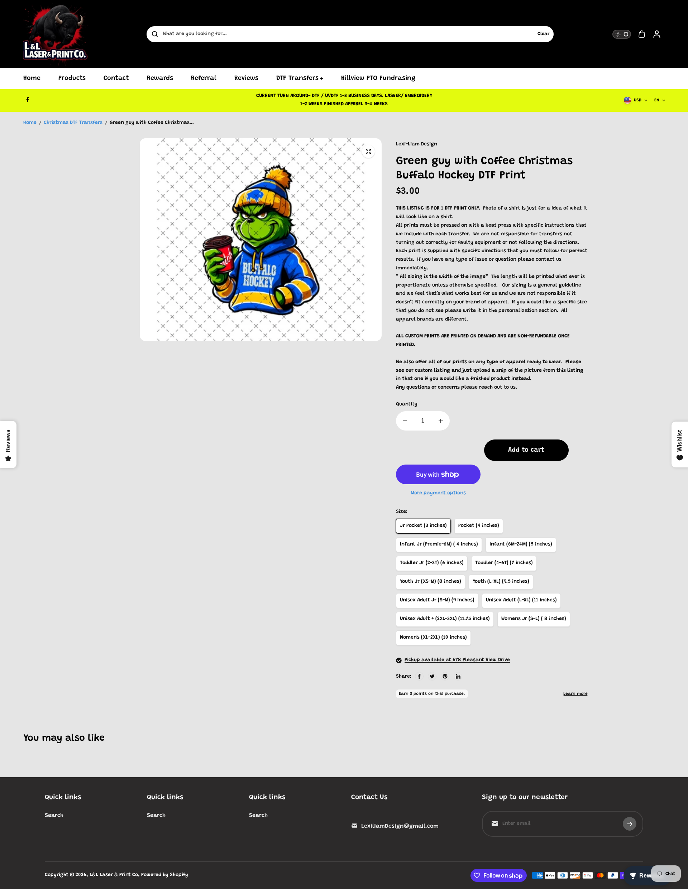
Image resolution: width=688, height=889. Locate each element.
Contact (116, 78)
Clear (544, 34)
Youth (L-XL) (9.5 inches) (501, 581)
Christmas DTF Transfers (73, 122)
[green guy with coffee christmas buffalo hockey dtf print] (368, 151)
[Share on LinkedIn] (458, 676)
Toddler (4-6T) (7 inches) (504, 563)
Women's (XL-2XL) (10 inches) (433, 637)
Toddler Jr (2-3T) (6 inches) (432, 563)
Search (54, 815)
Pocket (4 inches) (478, 525)
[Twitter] (432, 676)
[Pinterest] (445, 676)
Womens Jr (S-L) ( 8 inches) (533, 618)
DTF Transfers (297, 78)
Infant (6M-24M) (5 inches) (520, 544)
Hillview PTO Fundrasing (378, 78)
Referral (203, 78)
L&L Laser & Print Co (114, 875)
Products (72, 78)
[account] (657, 34)
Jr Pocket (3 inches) (423, 525)
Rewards (160, 78)
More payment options (438, 493)
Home (31, 78)
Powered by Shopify (164, 875)
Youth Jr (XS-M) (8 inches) (430, 581)
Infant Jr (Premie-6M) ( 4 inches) (439, 544)
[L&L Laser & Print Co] (55, 34)
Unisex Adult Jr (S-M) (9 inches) (437, 600)
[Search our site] (154, 34)
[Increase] (441, 421)
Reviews (246, 78)
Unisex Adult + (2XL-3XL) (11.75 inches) (445, 618)
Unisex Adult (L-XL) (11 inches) (521, 600)
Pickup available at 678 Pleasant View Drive (457, 660)
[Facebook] (27, 99)
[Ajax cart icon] (642, 34)
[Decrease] (405, 421)
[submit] (629, 824)
